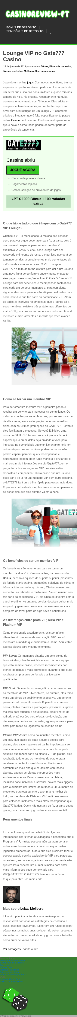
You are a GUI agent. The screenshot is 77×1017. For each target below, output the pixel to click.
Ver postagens (12, 949)
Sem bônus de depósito (12, 963)
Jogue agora (23, 170)
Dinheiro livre (6, 967)
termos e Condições (10, 979)
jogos (30, 82)
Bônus (44, 66)
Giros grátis (5, 965)
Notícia (7, 71)
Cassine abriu (20, 160)
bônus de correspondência (13, 974)
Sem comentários (45, 71)
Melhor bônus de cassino (12, 960)
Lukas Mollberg (25, 71)
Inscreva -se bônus (9, 970)
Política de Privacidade (11, 981)
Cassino (16, 120)
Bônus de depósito (60, 66)
